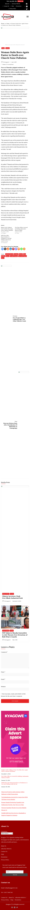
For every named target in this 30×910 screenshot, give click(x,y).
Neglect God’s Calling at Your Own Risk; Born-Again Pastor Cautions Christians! (7, 229)
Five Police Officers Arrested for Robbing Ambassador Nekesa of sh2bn (21, 229)
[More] (24, 249)
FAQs (13, 6)
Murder (20, 254)
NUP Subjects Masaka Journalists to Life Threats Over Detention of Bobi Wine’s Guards (14, 635)
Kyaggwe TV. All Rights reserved (15, 904)
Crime (3, 48)
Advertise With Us (16, 3)
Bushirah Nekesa (9, 254)
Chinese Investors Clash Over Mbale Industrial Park (12, 597)
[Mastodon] (16, 249)
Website (3, 686)
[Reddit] (8, 249)
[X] (5, 249)
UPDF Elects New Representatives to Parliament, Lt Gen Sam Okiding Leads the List (6, 237)
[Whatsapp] (21, 249)
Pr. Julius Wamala (14, 256)
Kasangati (16, 254)
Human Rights (6, 630)
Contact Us (6, 6)
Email (3, 679)
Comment (4, 652)
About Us (7, 3)
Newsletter (18, 6)
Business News (6, 594)
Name (3, 672)
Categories (4, 831)
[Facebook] (2, 249)
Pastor (7, 256)
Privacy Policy (12, 8)
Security (7, 48)
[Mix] (19, 249)
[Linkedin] (10, 249)
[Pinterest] (13, 249)
